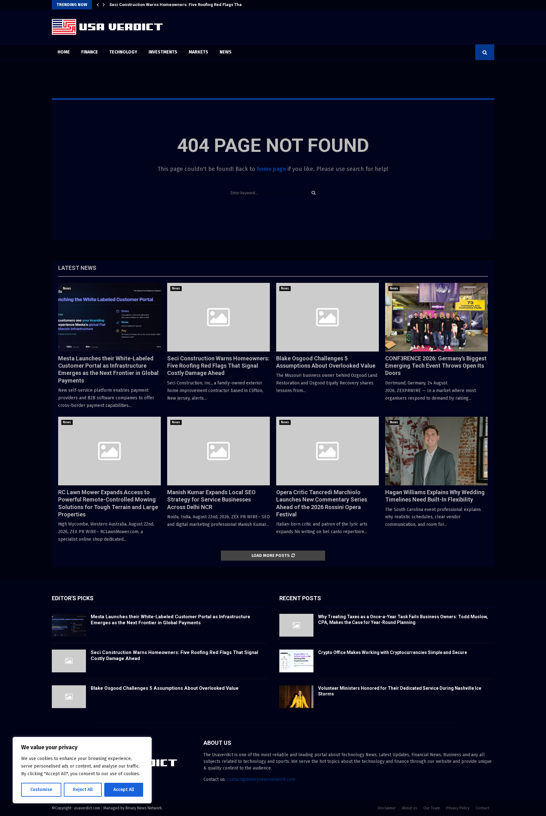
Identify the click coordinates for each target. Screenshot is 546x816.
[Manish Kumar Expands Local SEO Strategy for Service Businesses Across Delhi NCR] (218, 451)
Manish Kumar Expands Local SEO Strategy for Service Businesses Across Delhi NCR (211, 499)
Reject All (83, 789)
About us (409, 808)
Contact (482, 808)
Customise (41, 789)
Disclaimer (387, 808)
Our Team (431, 808)
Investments (163, 52)
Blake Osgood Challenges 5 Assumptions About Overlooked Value (174, 4)
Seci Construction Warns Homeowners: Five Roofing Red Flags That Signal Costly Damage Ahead (218, 366)
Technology (123, 52)
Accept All (123, 789)
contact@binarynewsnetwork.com (261, 779)
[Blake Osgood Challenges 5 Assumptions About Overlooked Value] (327, 317)
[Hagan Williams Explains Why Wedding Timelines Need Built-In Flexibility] (436, 451)
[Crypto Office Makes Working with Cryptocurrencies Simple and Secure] (296, 661)
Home (64, 52)
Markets (198, 52)
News (226, 52)
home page (271, 168)
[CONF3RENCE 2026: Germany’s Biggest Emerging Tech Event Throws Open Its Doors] (436, 317)
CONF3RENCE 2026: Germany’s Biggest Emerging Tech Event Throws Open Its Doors (436, 366)
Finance (89, 52)
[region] (82, 770)
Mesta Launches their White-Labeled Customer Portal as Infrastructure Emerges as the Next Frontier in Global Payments (170, 620)
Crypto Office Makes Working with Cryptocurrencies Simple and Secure (392, 652)
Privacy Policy (458, 808)
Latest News (77, 268)
